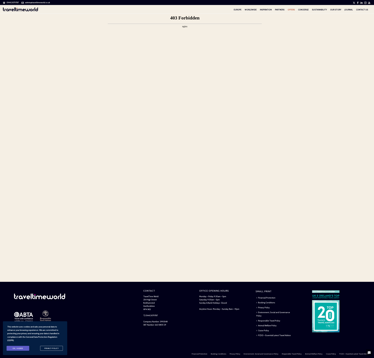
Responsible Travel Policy (269, 321)
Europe (237, 9)
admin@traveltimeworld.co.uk (37, 2)
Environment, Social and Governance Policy (273, 314)
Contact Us (362, 9)
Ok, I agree (18, 348)
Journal (348, 9)
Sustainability (319, 9)
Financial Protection (266, 298)
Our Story (335, 9)
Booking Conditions (266, 302)
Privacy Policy (264, 307)
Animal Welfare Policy (267, 325)
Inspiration (266, 9)
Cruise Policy (263, 330)
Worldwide (251, 9)
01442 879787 (13, 2)
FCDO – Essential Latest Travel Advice (274, 335)
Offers (291, 9)
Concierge (303, 9)
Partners (279, 9)
